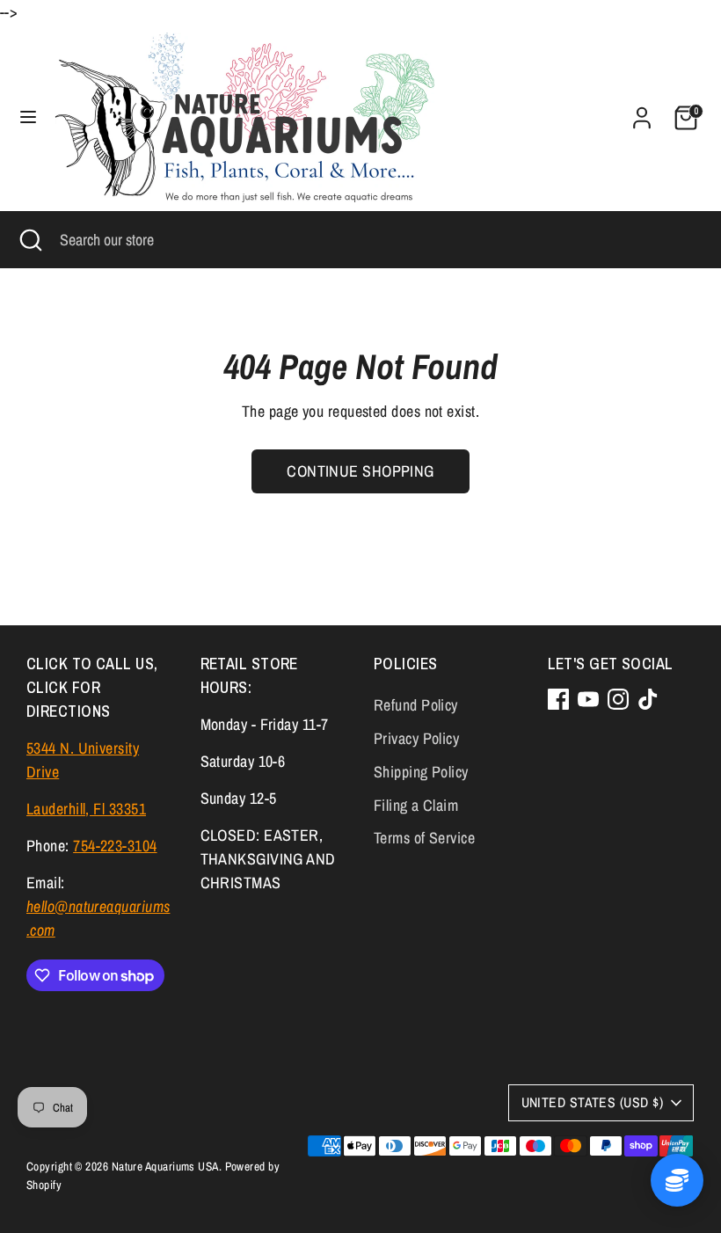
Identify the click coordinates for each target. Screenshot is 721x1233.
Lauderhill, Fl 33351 (86, 809)
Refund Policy (416, 705)
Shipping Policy (421, 772)
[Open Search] (30, 239)
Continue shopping (360, 471)
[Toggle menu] (28, 117)
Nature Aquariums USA (165, 1166)
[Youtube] (588, 699)
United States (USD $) (592, 1102)
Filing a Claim (416, 805)
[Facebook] (558, 699)
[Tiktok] (648, 699)
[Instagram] (618, 699)
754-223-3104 (115, 846)
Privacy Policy (416, 738)
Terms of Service (424, 838)
